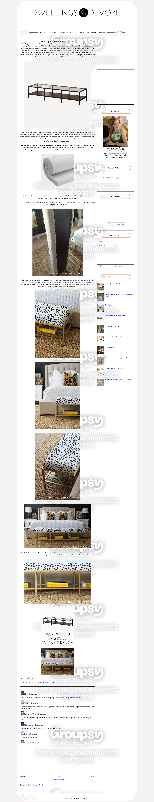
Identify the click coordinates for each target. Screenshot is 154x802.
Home (58, 776)
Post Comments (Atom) (35, 785)
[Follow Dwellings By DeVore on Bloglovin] (116, 225)
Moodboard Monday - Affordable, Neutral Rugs (119, 379)
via (58, 191)
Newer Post (23, 776)
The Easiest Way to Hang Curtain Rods (117, 358)
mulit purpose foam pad (35, 150)
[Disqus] (57, 716)
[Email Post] (53, 682)
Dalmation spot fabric (81, 280)
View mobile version (58, 779)
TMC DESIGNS (82, 799)
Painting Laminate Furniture (113, 284)
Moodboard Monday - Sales (113, 368)
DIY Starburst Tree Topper (113, 326)
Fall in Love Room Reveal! (113, 337)
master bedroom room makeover (55, 44)
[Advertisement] (77, 25)
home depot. (49, 150)
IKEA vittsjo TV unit (57, 52)
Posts (102, 241)
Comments (103, 245)
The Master (108, 305)
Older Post (92, 776)
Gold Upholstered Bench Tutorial (115, 315)
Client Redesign (110, 347)
